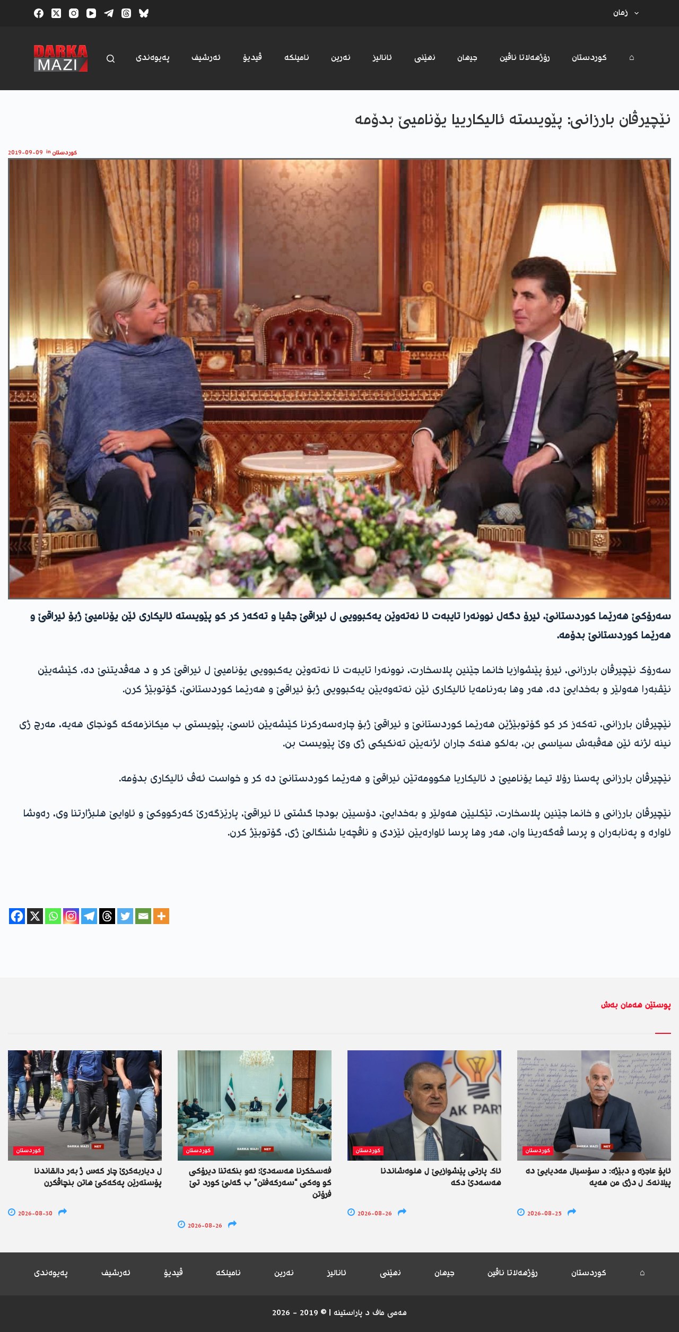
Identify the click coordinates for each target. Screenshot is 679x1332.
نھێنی (425, 58)
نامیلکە (296, 58)
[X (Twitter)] (56, 13)
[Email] (143, 916)
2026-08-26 (204, 1226)
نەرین (341, 58)
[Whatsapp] (53, 916)
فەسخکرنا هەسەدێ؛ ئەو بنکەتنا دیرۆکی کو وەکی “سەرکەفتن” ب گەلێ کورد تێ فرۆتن (260, 1183)
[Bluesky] (144, 13)
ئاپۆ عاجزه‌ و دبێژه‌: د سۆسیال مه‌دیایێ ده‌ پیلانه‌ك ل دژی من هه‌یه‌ (598, 1177)
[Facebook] (38, 13)
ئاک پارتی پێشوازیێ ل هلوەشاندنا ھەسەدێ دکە (441, 1177)
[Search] (111, 59)
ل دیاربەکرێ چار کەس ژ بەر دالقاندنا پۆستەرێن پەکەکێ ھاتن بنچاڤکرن (98, 1177)
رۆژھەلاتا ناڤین (525, 58)
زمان (620, 13)
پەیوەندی (153, 58)
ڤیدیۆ (252, 58)
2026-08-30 (34, 1213)
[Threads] (126, 13)
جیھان (467, 58)
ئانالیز (382, 58)
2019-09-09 (25, 153)
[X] (35, 916)
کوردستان (589, 58)
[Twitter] (125, 916)
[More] (161, 916)
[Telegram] (109, 13)
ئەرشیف (206, 58)
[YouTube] (91, 13)
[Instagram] (74, 13)
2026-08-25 (544, 1213)
